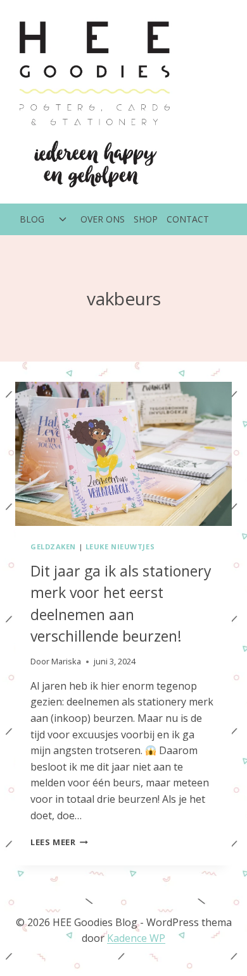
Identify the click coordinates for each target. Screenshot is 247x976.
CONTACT (188, 219)
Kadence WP (136, 938)
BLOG (32, 219)
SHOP (146, 219)
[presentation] (123, 454)
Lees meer (59, 842)
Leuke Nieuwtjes (120, 546)
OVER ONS (102, 219)
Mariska (66, 661)
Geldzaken (53, 546)
